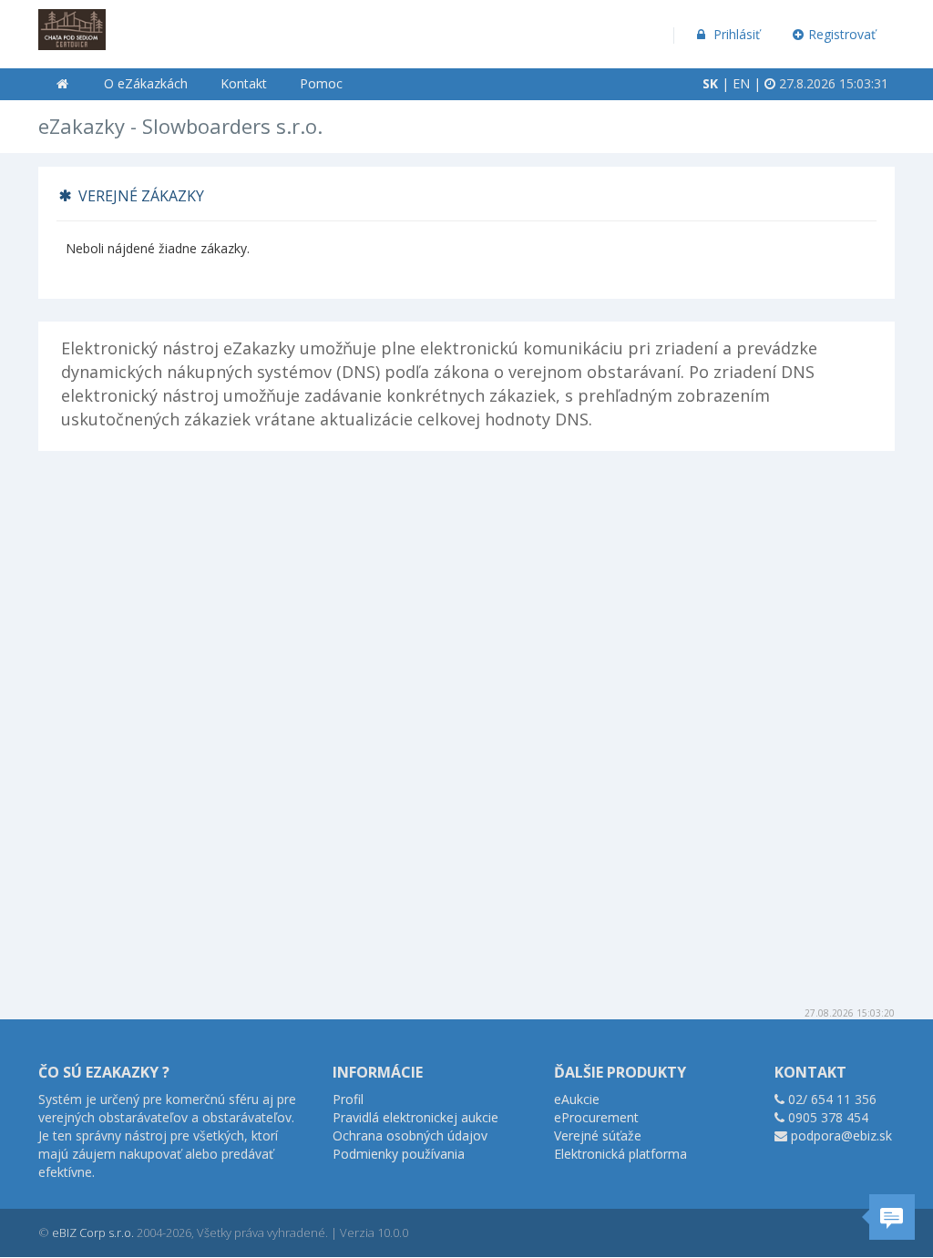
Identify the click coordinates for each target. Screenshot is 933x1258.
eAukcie (577, 1099)
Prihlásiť (735, 34)
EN (741, 83)
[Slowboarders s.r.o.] (72, 23)
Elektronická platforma (620, 1153)
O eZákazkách (146, 83)
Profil (348, 1099)
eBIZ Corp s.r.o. (93, 1232)
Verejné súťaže (597, 1135)
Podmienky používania (399, 1153)
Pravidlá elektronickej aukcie (415, 1117)
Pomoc (321, 83)
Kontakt (243, 83)
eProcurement (596, 1117)
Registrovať (842, 34)
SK (710, 83)
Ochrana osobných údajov (410, 1135)
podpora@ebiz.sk (841, 1135)
